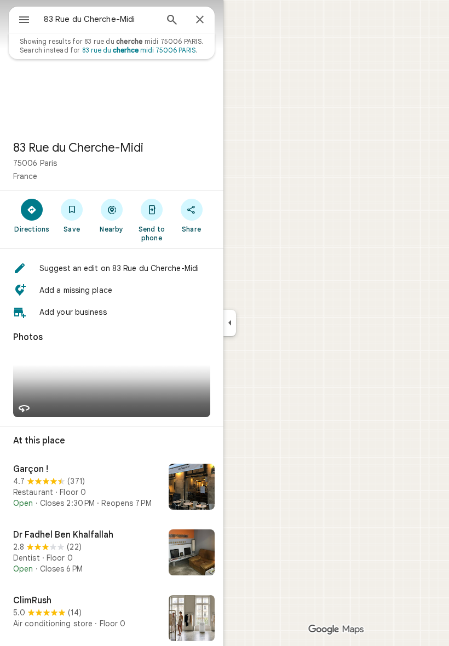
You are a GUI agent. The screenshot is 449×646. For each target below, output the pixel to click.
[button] (111, 268)
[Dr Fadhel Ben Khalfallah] (111, 553)
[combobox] (100, 19)
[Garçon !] (111, 488)
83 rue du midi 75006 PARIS (138, 50)
